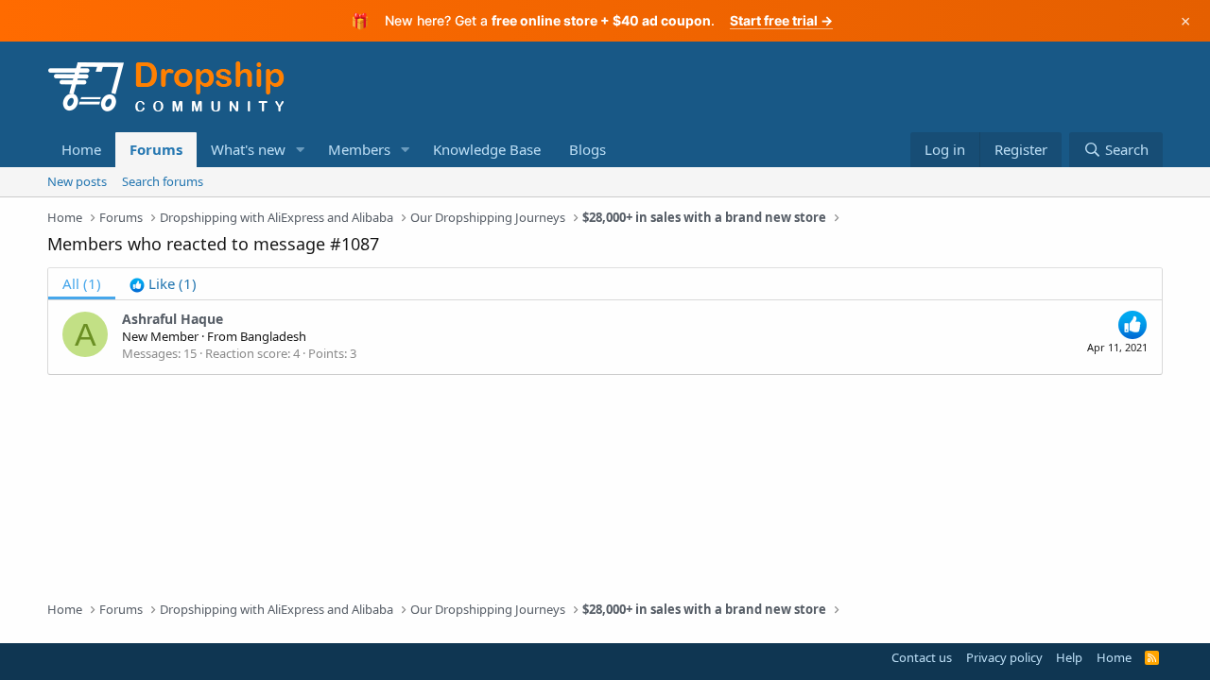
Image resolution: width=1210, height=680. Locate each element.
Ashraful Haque (172, 319)
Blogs (587, 149)
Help (1069, 657)
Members (359, 149)
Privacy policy (1004, 657)
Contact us (921, 657)
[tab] (163, 283)
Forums (156, 149)
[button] (300, 149)
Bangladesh (273, 336)
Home (81, 149)
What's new (248, 149)
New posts (77, 181)
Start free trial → (781, 20)
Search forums (162, 181)
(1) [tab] (81, 283)
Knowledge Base (487, 149)
